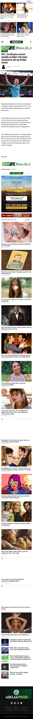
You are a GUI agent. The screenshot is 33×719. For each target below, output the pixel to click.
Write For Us (8, 707)
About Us (15, 707)
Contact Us (25, 710)
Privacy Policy (24, 707)
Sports (14, 169)
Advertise (17, 710)
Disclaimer (9, 710)
